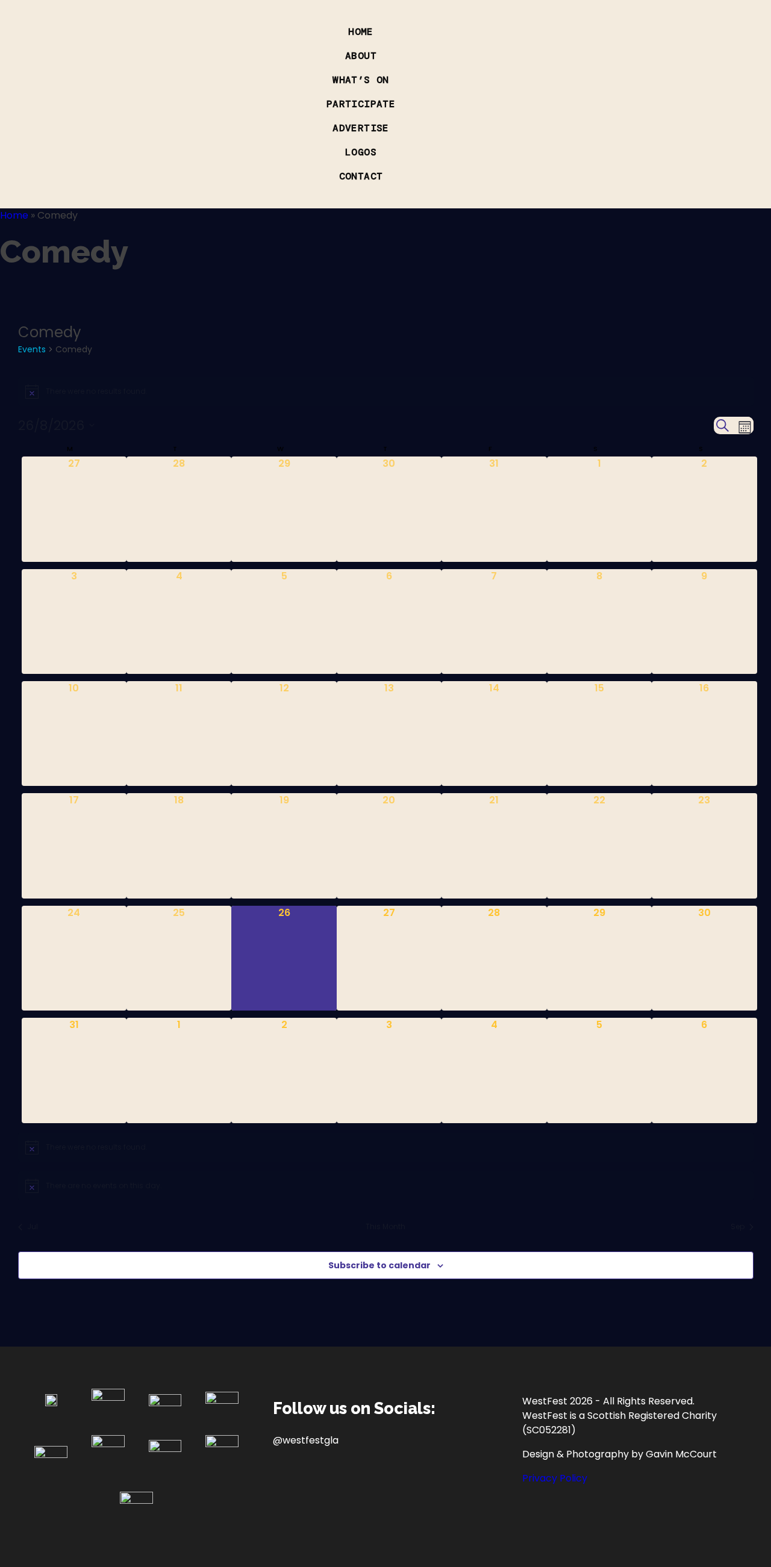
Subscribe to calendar (379, 1265)
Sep (737, 1227)
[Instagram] (323, 1484)
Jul (32, 1227)
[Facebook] (288, 1484)
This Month (385, 1227)
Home (14, 215)
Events (32, 349)
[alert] (386, 391)
